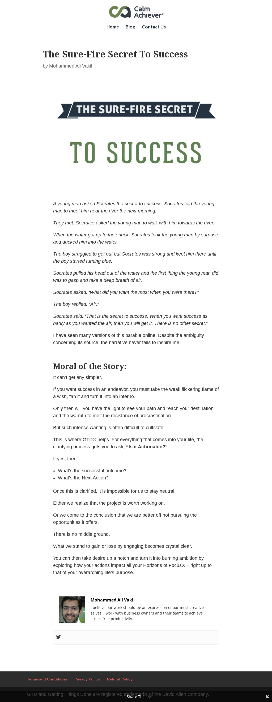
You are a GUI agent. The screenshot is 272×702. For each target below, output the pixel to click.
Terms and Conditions (47, 679)
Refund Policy (120, 679)
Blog (130, 27)
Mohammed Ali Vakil (70, 66)
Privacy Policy (87, 679)
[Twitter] (58, 637)
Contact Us (154, 27)
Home (113, 27)
